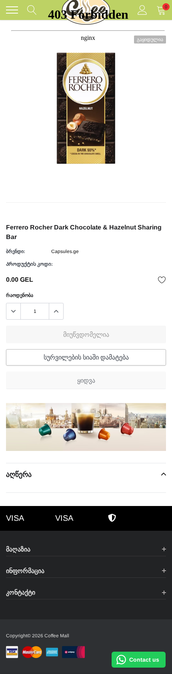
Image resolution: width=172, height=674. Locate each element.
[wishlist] (162, 280)
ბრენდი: (15, 251)
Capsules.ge (65, 251)
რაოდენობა (19, 295)
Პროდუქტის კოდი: (29, 264)
